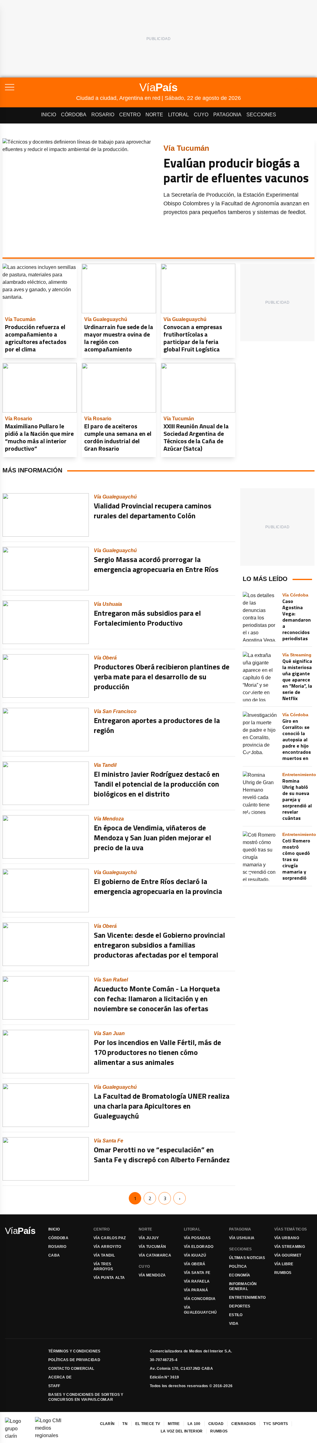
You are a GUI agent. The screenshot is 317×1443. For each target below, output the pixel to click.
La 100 (194, 1424)
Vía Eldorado (199, 1246)
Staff (54, 1386)
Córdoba (73, 114)
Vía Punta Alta (109, 1277)
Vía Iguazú (195, 1255)
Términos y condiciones (74, 1351)
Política (238, 1266)
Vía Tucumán (152, 1246)
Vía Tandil (104, 1255)
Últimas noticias (247, 1258)
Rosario (102, 114)
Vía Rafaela (197, 1281)
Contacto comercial (71, 1368)
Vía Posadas (197, 1238)
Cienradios (243, 1424)
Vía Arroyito (107, 1246)
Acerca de (60, 1377)
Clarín (107, 1424)
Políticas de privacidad (74, 1360)
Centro (130, 114)
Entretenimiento (247, 1297)
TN (125, 1424)
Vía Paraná (196, 1290)
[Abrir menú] (40, 87)
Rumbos (283, 1273)
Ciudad (216, 1424)
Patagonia (227, 114)
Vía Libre (283, 1264)
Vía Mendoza (152, 1275)
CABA (54, 1255)
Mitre (174, 1424)
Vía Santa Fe (197, 1273)
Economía (239, 1275)
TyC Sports (275, 1424)
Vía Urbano (286, 1238)
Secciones (261, 114)
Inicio (48, 114)
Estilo (236, 1315)
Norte (154, 114)
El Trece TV (147, 1424)
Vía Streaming (289, 1246)
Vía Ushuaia (241, 1238)
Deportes (239, 1306)
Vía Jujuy (149, 1238)
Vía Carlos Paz (109, 1238)
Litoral (178, 114)
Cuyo (201, 114)
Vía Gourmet (287, 1255)
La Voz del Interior (182, 1431)
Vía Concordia (199, 1299)
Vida (233, 1323)
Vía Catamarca (155, 1255)
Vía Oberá (195, 1264)
